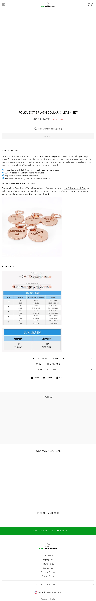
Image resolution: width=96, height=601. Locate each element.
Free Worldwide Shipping (48, 358)
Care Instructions (48, 364)
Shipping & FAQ (48, 559)
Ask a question (48, 369)
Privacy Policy (48, 576)
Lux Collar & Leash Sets (75, 188)
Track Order (48, 555)
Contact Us (48, 568)
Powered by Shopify (48, 599)
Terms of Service (48, 572)
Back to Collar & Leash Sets (49, 531)
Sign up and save (47, 584)
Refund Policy (48, 564)
